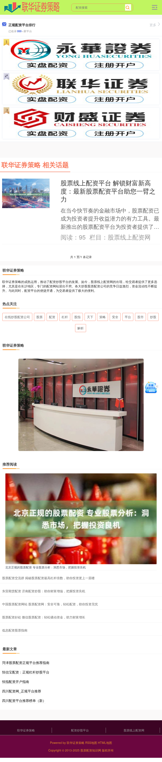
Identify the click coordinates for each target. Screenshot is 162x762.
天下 (90, 317)
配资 (52, 317)
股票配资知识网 (90, 750)
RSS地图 (91, 742)
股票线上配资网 (134, 730)
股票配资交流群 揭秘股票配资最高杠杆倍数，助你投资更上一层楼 (48, 578)
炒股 (153, 317)
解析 (80, 328)
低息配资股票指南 (14, 630)
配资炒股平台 (80, 730)
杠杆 (65, 317)
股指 (77, 317)
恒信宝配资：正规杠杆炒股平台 (25, 672)
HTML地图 (105, 742)
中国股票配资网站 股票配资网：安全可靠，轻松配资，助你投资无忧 (50, 604)
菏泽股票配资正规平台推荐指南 (25, 662)
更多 (153, 24)
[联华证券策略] (31, 7)
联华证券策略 (26, 730)
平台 (128, 317)
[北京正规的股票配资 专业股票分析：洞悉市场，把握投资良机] (81, 518)
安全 (115, 317)
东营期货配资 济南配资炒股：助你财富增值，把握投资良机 (43, 591)
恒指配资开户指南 (15, 681)
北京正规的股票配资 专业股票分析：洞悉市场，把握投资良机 (45, 567)
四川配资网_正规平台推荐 (21, 691)
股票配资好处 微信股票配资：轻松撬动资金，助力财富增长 (43, 617)
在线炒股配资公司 (17, 317)
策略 (102, 317)
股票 (39, 317)
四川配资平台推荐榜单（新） (24, 700)
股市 (140, 317)
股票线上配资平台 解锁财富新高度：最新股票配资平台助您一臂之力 (108, 190)
